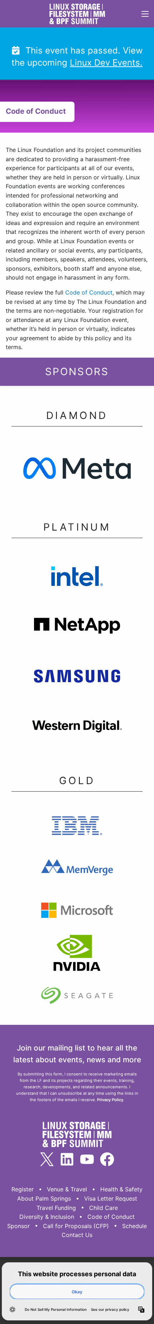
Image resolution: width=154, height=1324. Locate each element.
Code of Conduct (88, 292)
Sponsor (18, 1226)
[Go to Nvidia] (77, 955)
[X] (47, 1159)
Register (22, 1189)
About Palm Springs (44, 1198)
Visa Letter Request (110, 1198)
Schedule (134, 1226)
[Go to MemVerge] (77, 869)
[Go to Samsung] (77, 678)
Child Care (103, 1207)
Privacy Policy (110, 1099)
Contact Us (77, 1234)
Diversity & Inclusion (46, 1216)
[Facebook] (107, 1159)
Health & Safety (121, 1189)
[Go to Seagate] (77, 997)
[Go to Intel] (77, 578)
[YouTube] (87, 1159)
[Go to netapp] (77, 628)
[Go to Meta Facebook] (77, 470)
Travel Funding (56, 1207)
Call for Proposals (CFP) (76, 1226)
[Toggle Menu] (145, 13)
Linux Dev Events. (106, 62)
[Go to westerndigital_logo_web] (77, 729)
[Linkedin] (67, 1159)
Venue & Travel (67, 1189)
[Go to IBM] (77, 827)
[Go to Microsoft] (77, 912)
